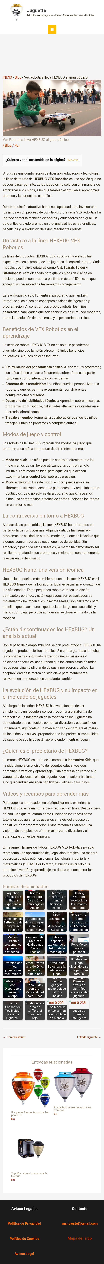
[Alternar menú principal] (52, 29)
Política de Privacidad (24, 1223)
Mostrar (73, 160)
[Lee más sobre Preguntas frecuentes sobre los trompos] (73, 1085)
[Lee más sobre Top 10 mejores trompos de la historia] (30, 1148)
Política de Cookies (24, 1239)
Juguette (36, 10)
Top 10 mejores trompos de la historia (29, 1175)
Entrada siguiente (89, 1037)
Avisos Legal (24, 1254)
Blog (18, 77)
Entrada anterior (14, 1037)
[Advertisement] (52, 55)
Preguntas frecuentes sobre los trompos (72, 1109)
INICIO (7, 77)
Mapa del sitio (80, 1238)
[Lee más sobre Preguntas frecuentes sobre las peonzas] (30, 1088)
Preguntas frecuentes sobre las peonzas (29, 1114)
